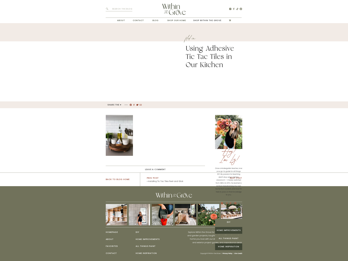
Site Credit (238, 253)
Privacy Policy (227, 253)
